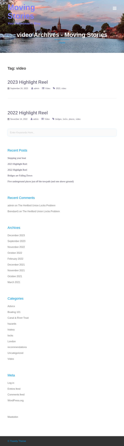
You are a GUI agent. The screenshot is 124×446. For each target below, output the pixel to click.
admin (36, 88)
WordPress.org (16, 400)
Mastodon (13, 417)
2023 (58, 88)
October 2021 (15, 276)
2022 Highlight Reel (28, 112)
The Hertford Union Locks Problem (36, 205)
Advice (11, 306)
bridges (58, 119)
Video (47, 88)
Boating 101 (14, 312)
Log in (11, 383)
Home (62, 42)
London (12, 341)
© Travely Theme (17, 441)
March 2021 (14, 282)
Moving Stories (21, 11)
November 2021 (16, 270)
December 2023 (16, 235)
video (63, 88)
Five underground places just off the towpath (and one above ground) (41, 181)
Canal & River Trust (18, 318)
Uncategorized (15, 353)
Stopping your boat (17, 158)
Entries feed (14, 389)
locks (65, 119)
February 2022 (15, 259)
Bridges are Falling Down (20, 175)
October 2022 (15, 253)
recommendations (17, 347)
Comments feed (16, 394)
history (11, 329)
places (72, 119)
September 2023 (16, 241)
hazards (12, 323)
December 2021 (16, 264)
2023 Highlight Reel (28, 82)
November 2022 (16, 247)
